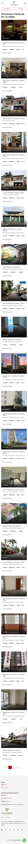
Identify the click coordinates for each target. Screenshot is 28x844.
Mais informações (7, 53)
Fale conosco (4, 787)
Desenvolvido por (10, 840)
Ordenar (8, 9)
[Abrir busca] (25, 3)
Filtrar (21, 9)
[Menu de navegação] (3, 3)
